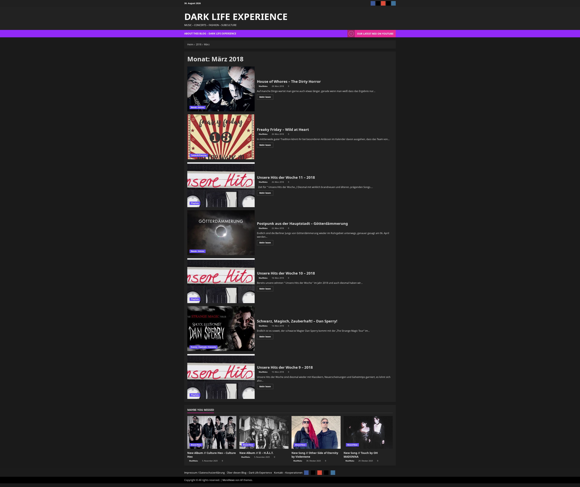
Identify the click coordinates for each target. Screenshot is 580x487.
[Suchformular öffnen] (344, 33)
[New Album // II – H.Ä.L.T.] (263, 432)
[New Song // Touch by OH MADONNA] (368, 432)
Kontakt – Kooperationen (288, 472)
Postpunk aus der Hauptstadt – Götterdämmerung (221, 232)
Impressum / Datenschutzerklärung (204, 472)
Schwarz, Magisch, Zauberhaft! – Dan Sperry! (221, 328)
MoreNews (228, 480)
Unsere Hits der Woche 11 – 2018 (221, 184)
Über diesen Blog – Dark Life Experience (249, 472)
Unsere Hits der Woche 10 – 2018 (221, 280)
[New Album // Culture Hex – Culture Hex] (211, 432)
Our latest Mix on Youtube (375, 33)
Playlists (195, 203)
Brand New (196, 444)
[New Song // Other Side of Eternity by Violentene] (316, 432)
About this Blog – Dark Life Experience (210, 33)
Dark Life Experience (236, 16)
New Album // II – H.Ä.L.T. (256, 453)
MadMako (263, 86)
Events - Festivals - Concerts (203, 347)
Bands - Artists (197, 107)
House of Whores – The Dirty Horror (221, 88)
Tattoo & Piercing (198, 155)
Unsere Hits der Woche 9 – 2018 (221, 376)
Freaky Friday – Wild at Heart (221, 136)
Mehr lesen (266, 97)
